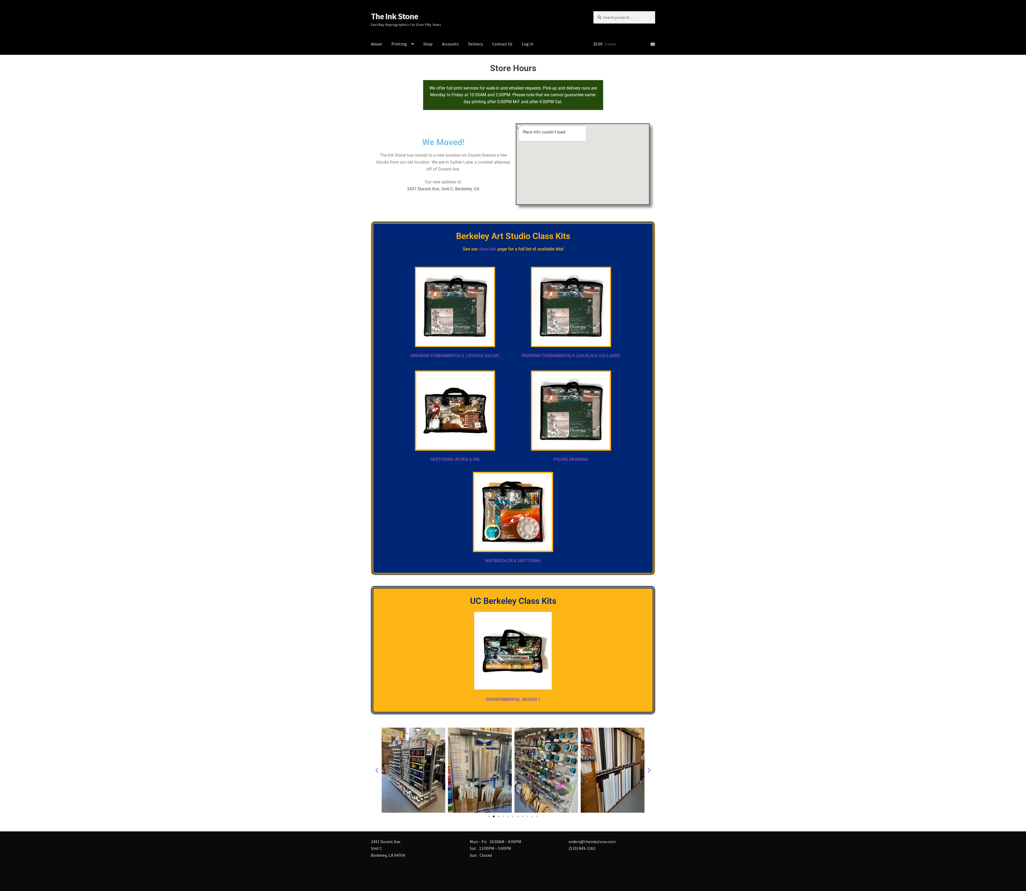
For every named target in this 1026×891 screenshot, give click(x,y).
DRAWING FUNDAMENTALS (548, 355)
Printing (399, 44)
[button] (377, 770)
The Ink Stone (394, 16)
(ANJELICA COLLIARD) (598, 355)
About (376, 44)
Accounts (450, 44)
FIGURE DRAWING (570, 459)
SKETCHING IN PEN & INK (455, 459)
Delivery (475, 44)
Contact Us (502, 44)
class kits (487, 249)
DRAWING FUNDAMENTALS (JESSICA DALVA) (455, 355)
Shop (428, 44)
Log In (527, 44)
